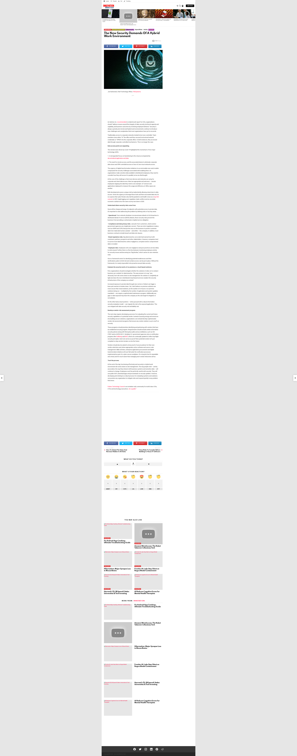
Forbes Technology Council (116, 386)
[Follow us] (177, 5)
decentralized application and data (118, 158)
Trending (128, 1)
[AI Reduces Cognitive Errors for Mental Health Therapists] (148, 582)
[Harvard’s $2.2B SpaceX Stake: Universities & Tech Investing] (182, 13)
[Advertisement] (133, 108)
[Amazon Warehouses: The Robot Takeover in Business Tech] (128, 16)
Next (194, 17)
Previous (102, 17)
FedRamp (119, 336)
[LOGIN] (183, 5)
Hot (121, 1)
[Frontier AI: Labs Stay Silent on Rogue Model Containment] (164, 13)
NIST (126, 336)
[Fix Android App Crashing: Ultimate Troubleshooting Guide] (110, 13)
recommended (121, 122)
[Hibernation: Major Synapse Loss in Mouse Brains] (146, 13)
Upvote (117, 464)
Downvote (148, 464)
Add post (190, 5)
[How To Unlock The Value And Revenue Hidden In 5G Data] (2, 378)
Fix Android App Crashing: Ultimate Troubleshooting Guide (109, 20)
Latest (107, 1)
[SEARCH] (180, 5)
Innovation (107, 538)
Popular (115, 1)
